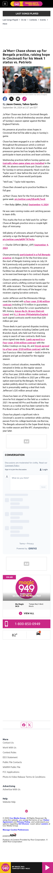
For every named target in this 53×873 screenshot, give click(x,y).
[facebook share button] (5, 99)
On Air (23, 20)
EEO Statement (10, 757)
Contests (33, 20)
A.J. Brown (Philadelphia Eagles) (31, 314)
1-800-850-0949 (27, 624)
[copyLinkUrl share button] (24, 99)
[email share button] (18, 99)
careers (44, 824)
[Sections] (5, 4)
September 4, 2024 (38, 204)
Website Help (9, 802)
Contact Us (8, 742)
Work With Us (9, 747)
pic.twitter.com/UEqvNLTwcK (30, 199)
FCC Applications (11, 772)
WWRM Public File (11, 767)
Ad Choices (23, 824)
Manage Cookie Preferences (16, 830)
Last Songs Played (10, 20)
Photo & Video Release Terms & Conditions (24, 777)
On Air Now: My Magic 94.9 (26, 596)
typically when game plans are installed (23, 163)
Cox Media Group (18, 818)
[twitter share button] (11, 99)
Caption (42, 90)
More (5, 24)
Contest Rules (9, 752)
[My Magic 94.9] (26, 4)
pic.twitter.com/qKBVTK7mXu (19, 239)
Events (43, 20)
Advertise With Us (11, 789)
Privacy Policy (23, 822)
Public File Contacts (12, 762)
